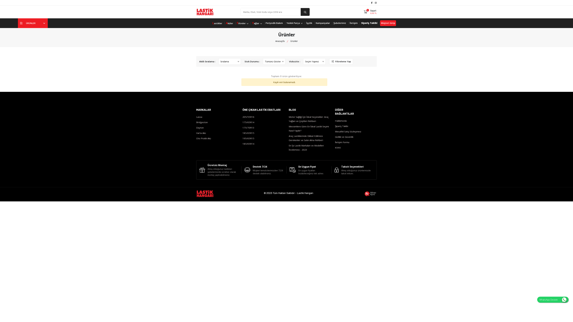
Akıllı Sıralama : (207, 61)
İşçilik (309, 22)
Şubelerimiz (340, 22)
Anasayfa (280, 41)
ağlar (256, 23)
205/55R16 (248, 116)
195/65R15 (248, 138)
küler (229, 23)
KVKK (338, 147)
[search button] (305, 12)
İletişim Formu (342, 142)
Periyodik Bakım (274, 22)
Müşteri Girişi (388, 22)
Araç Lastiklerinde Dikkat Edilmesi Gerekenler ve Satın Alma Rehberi (306, 138)
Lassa (199, 116)
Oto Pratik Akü (203, 138)
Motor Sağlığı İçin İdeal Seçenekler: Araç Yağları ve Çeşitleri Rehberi (309, 119)
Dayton (200, 127)
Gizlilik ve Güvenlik (344, 136)
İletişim (354, 22)
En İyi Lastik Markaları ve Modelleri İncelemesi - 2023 (306, 147)
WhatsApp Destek (548, 299)
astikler (217, 23)
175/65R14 (248, 122)
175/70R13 (248, 127)
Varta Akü (201, 132)
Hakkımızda (341, 120)
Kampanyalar (323, 22)
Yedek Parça (293, 22)
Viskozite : (294, 61)
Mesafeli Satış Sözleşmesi (348, 131)
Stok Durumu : (252, 61)
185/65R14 (248, 143)
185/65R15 (248, 132)
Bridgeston (202, 122)
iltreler (241, 23)
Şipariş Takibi (341, 126)
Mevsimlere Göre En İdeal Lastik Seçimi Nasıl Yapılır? (309, 128)
